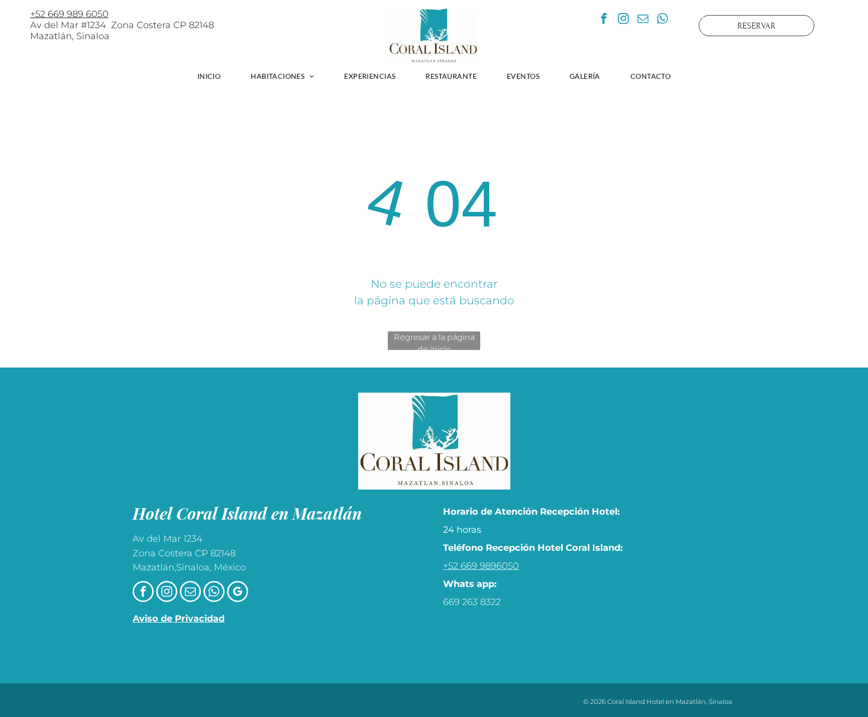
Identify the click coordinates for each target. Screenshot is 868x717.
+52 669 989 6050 (69, 14)
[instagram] (623, 20)
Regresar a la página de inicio (434, 341)
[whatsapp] (662, 20)
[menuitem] (209, 76)
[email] (643, 20)
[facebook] (603, 20)
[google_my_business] (237, 593)
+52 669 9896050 (481, 565)
